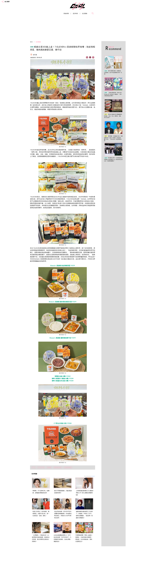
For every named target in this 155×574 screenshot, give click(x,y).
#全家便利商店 (68, 467)
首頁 (31, 41)
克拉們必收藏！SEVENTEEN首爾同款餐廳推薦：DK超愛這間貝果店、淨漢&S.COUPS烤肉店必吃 (63, 514)
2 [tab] (58, 96)
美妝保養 (66, 13)
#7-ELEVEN (41, 467)
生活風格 (84, 13)
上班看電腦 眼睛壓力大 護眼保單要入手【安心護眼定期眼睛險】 (84, 493)
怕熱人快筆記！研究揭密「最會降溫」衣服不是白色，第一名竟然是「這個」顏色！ (41, 513)
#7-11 (33, 467)
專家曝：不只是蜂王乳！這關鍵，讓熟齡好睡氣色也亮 (41, 491)
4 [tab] (63, 96)
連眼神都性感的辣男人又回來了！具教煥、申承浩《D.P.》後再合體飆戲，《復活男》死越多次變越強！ (84, 514)
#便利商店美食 (57, 467)
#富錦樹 (49, 467)
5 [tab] (65, 96)
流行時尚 (75, 13)
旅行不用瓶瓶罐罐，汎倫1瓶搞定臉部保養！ (63, 491)
